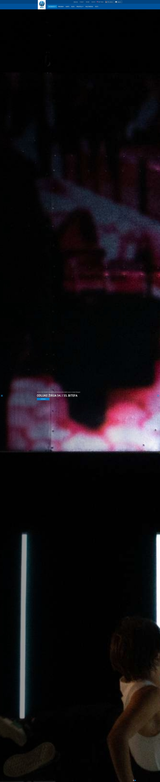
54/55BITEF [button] (51, 6)
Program (61, 6)
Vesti (96, 6)
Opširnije (43, 399)
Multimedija (89, 6)
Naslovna (76, 1)
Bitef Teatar (100, 1)
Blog (72, 6)
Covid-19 (93, 1)
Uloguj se (119, 1)
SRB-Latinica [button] (110, 1)
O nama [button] (81, 1)
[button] (2, 395)
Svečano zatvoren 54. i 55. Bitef (60, 396)
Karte (67, 6)
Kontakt (87, 1)
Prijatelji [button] (79, 6)
